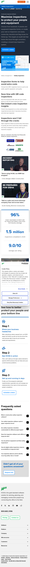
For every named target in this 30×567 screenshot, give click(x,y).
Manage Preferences (14, 298)
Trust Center (8, 559)
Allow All (15, 293)
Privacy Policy (23, 557)
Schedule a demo (8, 49)
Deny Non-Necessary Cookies (15, 302)
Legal (2, 559)
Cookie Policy (4, 561)
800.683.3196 (6, 511)
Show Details (21, 288)
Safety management (6, 75)
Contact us (15, 517)
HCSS (2, 557)
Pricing (5, 517)
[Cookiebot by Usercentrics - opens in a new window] (21, 264)
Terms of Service (15, 557)
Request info (9, 472)
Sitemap (8, 557)
